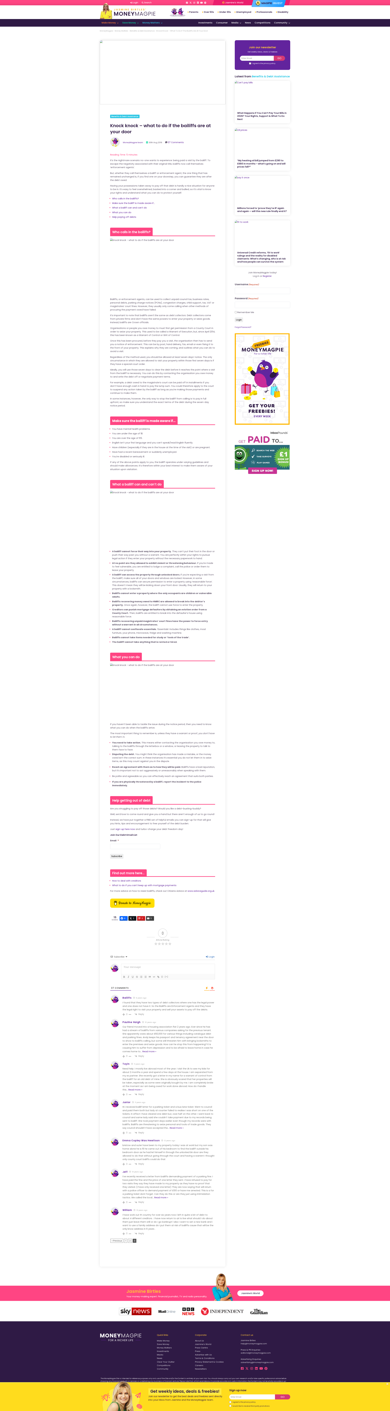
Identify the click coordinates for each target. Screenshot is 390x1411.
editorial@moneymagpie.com (256, 1353)
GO (279, 58)
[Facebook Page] (186, 2)
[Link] (158, 977)
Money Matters (151, 22)
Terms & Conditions (204, 1358)
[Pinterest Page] (205, 2)
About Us (199, 1340)
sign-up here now (125, 829)
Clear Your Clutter (166, 1362)
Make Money (109, 22)
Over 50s (209, 12)
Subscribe (116, 856)
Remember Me (245, 312)
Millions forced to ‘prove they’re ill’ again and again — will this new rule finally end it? (262, 210)
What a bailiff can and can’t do (129, 207)
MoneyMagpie (106, 31)
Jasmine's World (234, 2)
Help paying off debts (124, 217)
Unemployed (243, 12)
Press (197, 1351)
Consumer (222, 22)
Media (234, 22)
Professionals (264, 12)
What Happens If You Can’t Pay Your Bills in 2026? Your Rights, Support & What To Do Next (262, 116)
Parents (193, 12)
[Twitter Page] (190, 2)
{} (162, 976)
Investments (205, 22)
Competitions (262, 22)
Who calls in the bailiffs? (125, 198)
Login (211, 956)
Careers (199, 1365)
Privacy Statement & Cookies (209, 1362)
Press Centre (201, 1347)
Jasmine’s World (203, 1344)
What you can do (121, 212)
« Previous (117, 1240)
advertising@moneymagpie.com (257, 1362)
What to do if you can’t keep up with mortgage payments (144, 885)
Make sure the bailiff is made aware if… (133, 203)
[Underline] (133, 977)
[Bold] (124, 977)
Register (267, 276)
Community (280, 22)
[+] (166, 976)
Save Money (129, 22)
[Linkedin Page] (197, 2)
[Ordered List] (141, 977)
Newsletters (201, 1369)
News (248, 22)
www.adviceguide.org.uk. (201, 890)
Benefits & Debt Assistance (142, 31)
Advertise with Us (203, 1354)
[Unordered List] (145, 977)
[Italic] (128, 977)
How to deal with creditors (126, 880)
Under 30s (225, 12)
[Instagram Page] (194, 2)
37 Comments (176, 142)
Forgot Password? (243, 327)
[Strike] (137, 977)
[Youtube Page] (201, 2)
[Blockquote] (150, 977)
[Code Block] (154, 977)
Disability (283, 12)
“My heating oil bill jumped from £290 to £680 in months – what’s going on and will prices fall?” (261, 163)
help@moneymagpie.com (254, 1343)
